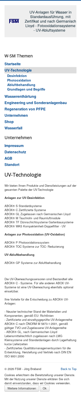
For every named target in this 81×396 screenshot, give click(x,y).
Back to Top (68, 369)
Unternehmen (16, 115)
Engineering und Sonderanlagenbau (35, 102)
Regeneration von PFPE (25, 109)
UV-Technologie (18, 70)
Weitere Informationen (21, 388)
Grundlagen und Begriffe (26, 89)
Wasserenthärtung (20, 96)
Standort (11, 164)
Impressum (14, 145)
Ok (45, 388)
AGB (8, 158)
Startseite (12, 63)
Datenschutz (15, 151)
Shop (9, 121)
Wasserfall (13, 127)
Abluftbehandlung (21, 84)
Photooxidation (19, 80)
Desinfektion (17, 75)
